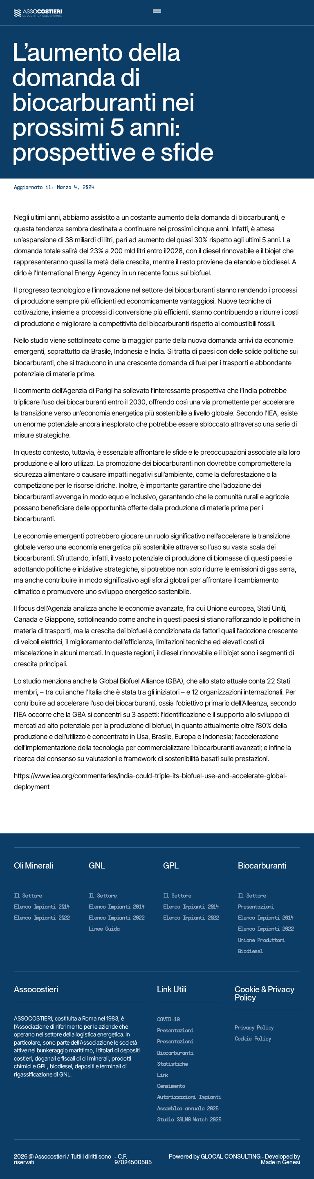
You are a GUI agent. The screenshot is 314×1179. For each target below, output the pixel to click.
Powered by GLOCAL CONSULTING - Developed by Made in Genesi (234, 1159)
